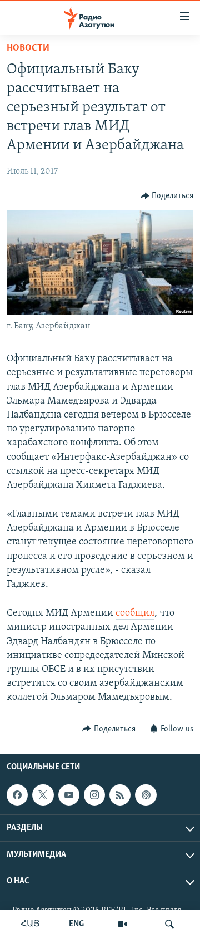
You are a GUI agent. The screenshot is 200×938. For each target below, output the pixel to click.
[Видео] (122, 924)
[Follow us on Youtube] (68, 795)
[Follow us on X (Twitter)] (42, 795)
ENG (76, 924)
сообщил (135, 613)
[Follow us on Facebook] (17, 795)
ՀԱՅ (30, 924)
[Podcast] (145, 795)
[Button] (167, 196)
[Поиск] (169, 924)
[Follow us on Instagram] (94, 795)
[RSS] (120, 795)
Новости (28, 48)
